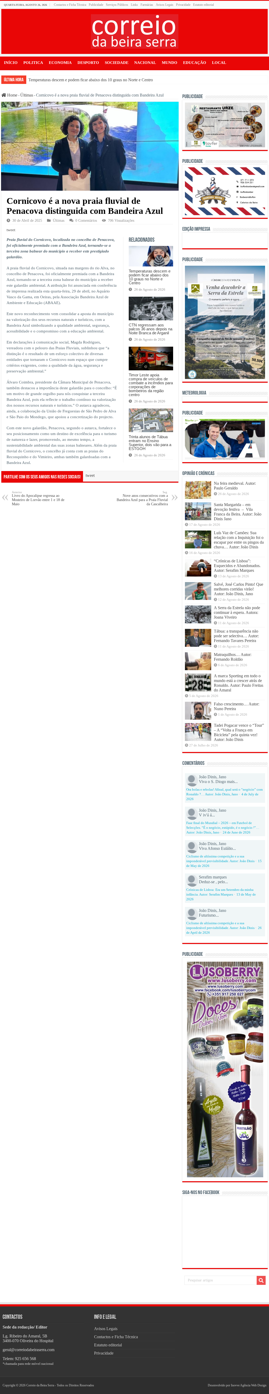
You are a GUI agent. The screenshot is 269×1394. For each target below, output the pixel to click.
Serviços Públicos (117, 5)
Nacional (145, 62)
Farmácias (147, 5)
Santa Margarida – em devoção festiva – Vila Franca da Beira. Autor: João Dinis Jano (237, 511)
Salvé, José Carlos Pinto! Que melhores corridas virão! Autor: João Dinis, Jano (238, 589)
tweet (11, 230)
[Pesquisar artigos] (261, 1280)
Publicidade (96, 5)
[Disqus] (89, 577)
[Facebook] (198, 1385)
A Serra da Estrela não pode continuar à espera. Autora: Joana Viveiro (237, 612)
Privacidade (183, 5)
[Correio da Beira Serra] (134, 30)
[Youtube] (202, 1385)
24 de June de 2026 (236, 832)
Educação (194, 62)
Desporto (88, 62)
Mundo (169, 62)
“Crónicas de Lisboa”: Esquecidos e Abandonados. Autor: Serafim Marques (237, 566)
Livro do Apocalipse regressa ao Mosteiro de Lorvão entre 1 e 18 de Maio (38, 498)
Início (11, 62)
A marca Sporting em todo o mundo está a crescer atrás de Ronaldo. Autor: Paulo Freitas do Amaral (238, 683)
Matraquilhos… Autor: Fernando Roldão (232, 656)
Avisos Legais (164, 5)
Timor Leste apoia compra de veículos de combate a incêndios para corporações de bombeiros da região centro (151, 385)
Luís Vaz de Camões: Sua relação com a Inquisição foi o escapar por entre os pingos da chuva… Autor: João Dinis (239, 540)
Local (219, 62)
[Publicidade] (225, 438)
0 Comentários (86, 221)
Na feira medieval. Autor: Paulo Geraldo (235, 485)
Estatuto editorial (203, 5)
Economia (60, 62)
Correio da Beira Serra (40, 1385)
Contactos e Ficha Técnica (70, 5)
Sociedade (116, 62)
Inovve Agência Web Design (248, 1385)
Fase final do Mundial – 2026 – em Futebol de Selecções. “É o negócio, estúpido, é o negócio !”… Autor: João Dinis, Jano (222, 827)
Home (11, 95)
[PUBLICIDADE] (225, 124)
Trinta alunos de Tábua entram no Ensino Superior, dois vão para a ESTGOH (150, 443)
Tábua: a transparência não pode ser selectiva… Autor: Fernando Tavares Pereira (236, 636)
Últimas (26, 95)
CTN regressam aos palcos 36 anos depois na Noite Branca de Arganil (150, 329)
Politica (33, 62)
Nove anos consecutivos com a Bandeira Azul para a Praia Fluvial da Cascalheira (142, 498)
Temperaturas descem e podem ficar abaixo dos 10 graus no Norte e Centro (90, 80)
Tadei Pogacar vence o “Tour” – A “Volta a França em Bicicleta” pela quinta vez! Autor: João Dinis (239, 732)
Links (134, 5)
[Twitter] (200, 1385)
